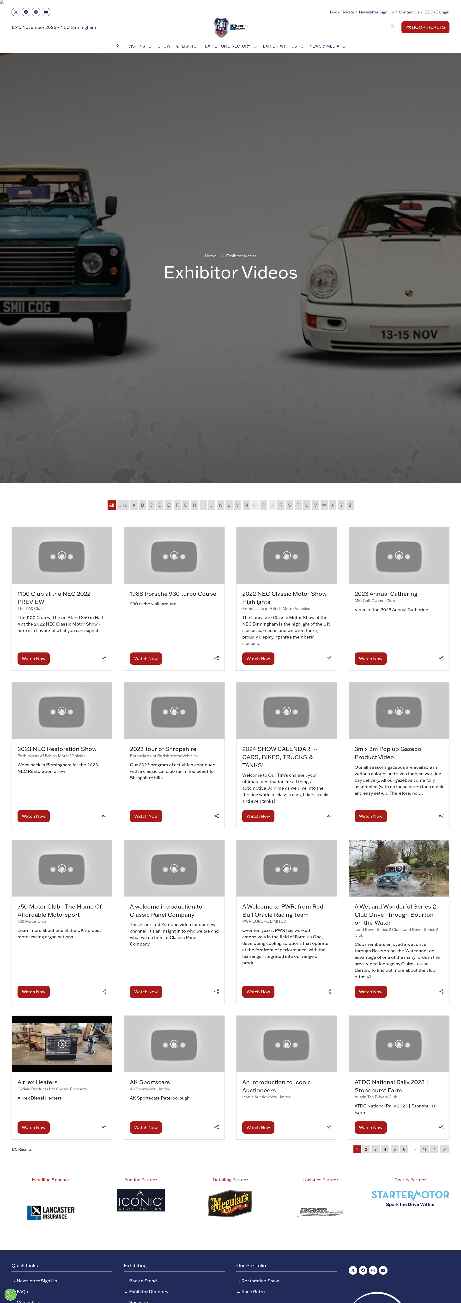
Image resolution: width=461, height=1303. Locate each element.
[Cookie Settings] (11, 1295)
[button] (278, 546)
